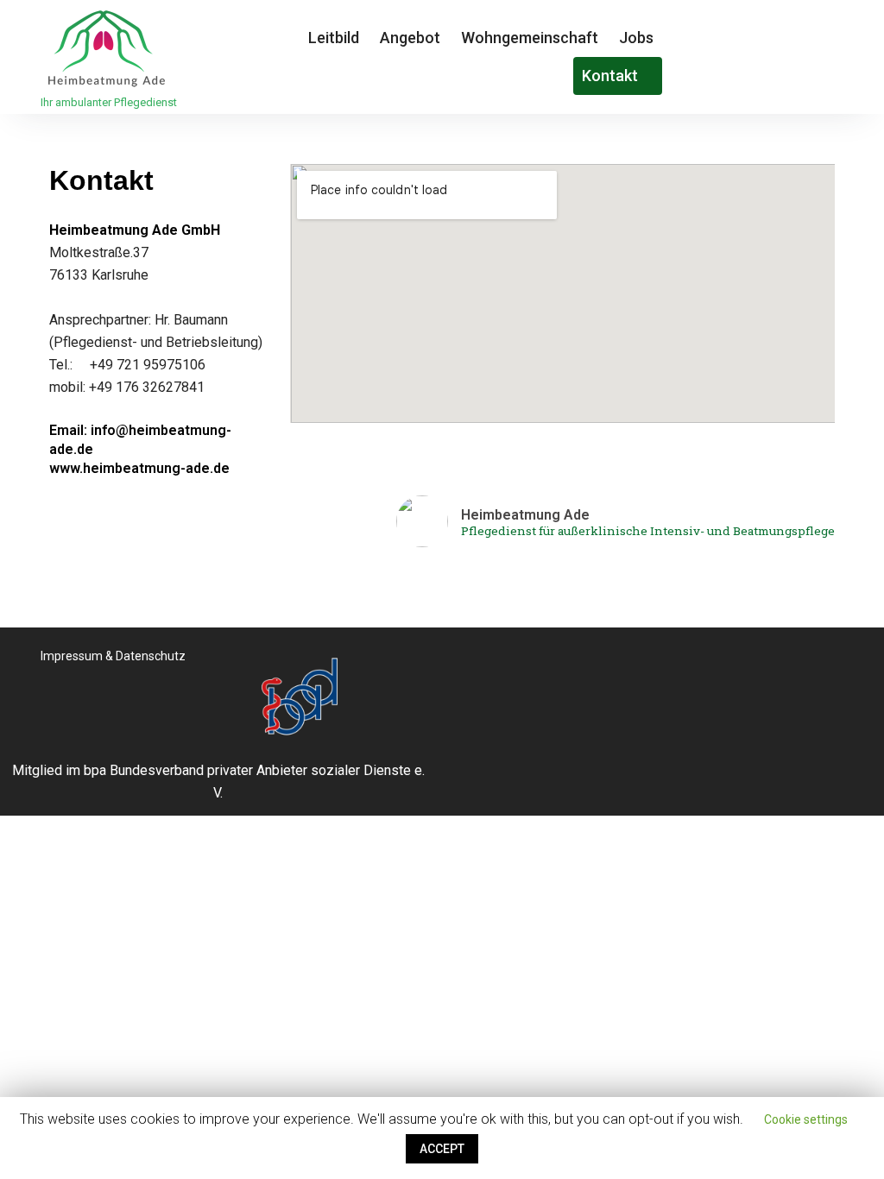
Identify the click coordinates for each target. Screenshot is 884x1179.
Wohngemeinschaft (529, 37)
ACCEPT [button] (442, 1149)
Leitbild (333, 37)
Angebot (410, 37)
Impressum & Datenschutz (113, 656)
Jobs (636, 37)
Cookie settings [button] (806, 1119)
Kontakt (611, 75)
